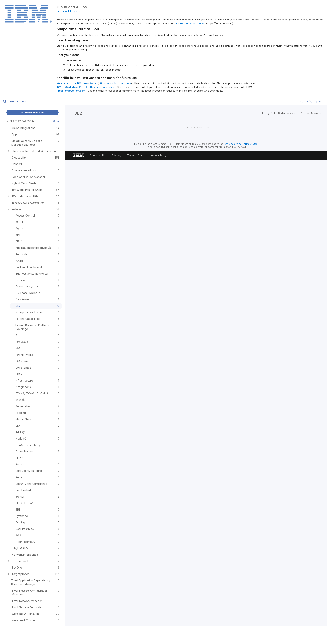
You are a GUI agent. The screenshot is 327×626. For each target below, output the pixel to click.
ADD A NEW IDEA (34, 112)
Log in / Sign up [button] (309, 101)
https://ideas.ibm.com (101, 87)
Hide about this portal (69, 11)
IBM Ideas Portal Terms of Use (241, 143)
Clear (56, 121)
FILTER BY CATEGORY (22, 121)
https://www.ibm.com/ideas (115, 83)
